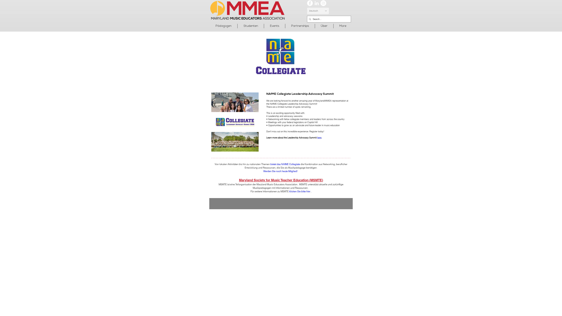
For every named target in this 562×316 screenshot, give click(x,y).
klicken (293, 191)
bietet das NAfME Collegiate (285, 164)
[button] (223, 26)
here (319, 137)
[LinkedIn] (316, 3)
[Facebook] (310, 3)
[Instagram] (323, 3)
